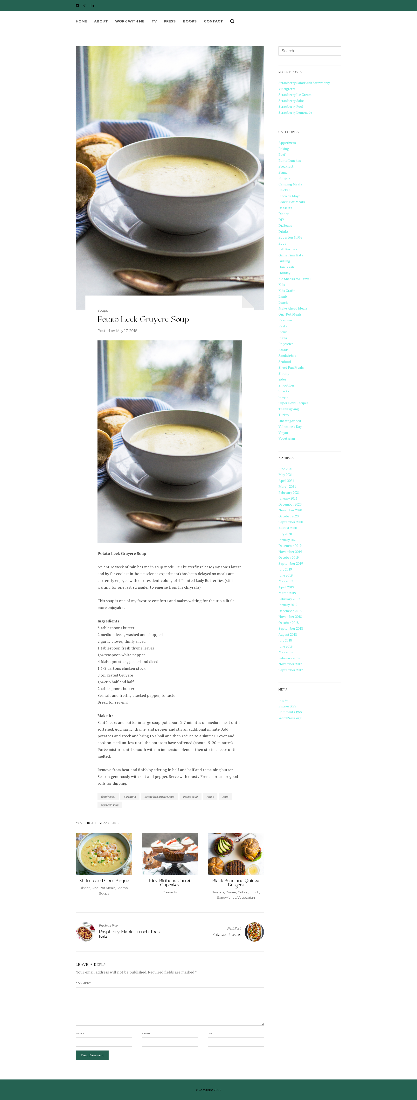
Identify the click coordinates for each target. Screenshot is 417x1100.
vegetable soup (110, 805)
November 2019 (290, 551)
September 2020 (290, 522)
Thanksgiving (288, 409)
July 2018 (285, 640)
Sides (282, 379)
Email (146, 1033)
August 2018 (287, 634)
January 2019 (287, 604)
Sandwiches (226, 897)
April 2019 (286, 587)
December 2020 (289, 504)
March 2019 (287, 593)
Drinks (283, 231)
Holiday (284, 272)
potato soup (190, 796)
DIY (281, 219)
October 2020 (288, 516)
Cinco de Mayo (289, 196)
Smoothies (286, 385)
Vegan (283, 432)
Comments (290, 712)
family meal (108, 796)
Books (190, 21)
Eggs (282, 243)
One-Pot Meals (103, 888)
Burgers (218, 892)
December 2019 (289, 545)
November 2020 (290, 510)
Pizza (282, 338)
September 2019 (290, 563)
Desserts (170, 892)
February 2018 (288, 658)
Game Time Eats (290, 255)
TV (154, 21)
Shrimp (122, 888)
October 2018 (288, 622)
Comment (83, 983)
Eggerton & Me (290, 237)
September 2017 (290, 670)
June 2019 (285, 575)
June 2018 (285, 646)
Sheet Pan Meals (291, 367)
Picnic (282, 332)
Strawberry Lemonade (295, 112)
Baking (283, 148)
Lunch (254, 892)
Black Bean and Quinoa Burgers (235, 883)
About (101, 21)
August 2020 (287, 528)
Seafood (284, 361)
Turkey (283, 414)
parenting (130, 796)
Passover (285, 320)
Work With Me (129, 21)
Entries (287, 706)
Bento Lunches (289, 160)
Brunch (283, 172)
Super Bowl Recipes (293, 403)
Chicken (284, 190)
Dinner (84, 888)
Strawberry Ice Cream (295, 94)
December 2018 (289, 610)
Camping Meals (290, 184)
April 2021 (286, 480)
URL (211, 1033)
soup (225, 796)
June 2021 (285, 468)
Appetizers (287, 142)
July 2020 (285, 533)
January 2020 (287, 539)
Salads (283, 349)
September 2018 (290, 628)
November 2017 (290, 664)
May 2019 (285, 581)
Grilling (243, 892)
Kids (281, 284)
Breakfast (285, 166)
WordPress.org (289, 718)
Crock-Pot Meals (291, 201)
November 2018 (290, 616)
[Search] (232, 21)
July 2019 (285, 569)
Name (80, 1033)
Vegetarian (246, 897)
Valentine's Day (290, 426)
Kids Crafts (286, 290)
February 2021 (288, 492)
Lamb (282, 296)
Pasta (282, 326)
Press (170, 21)
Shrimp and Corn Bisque (104, 881)
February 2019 (288, 599)
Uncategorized (289, 420)
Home (81, 21)
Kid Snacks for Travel (294, 278)
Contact (213, 21)
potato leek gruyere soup (159, 796)
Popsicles (285, 343)
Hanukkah (286, 267)
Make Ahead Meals (292, 308)
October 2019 (288, 557)
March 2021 (287, 486)
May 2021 (285, 474)
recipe (210, 796)
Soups (102, 310)
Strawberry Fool (290, 106)
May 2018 (285, 652)
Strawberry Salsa (291, 100)
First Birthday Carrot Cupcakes (169, 883)
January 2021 (287, 498)
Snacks (283, 391)
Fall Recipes (287, 249)
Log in (283, 700)
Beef (281, 154)
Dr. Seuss (285, 225)
